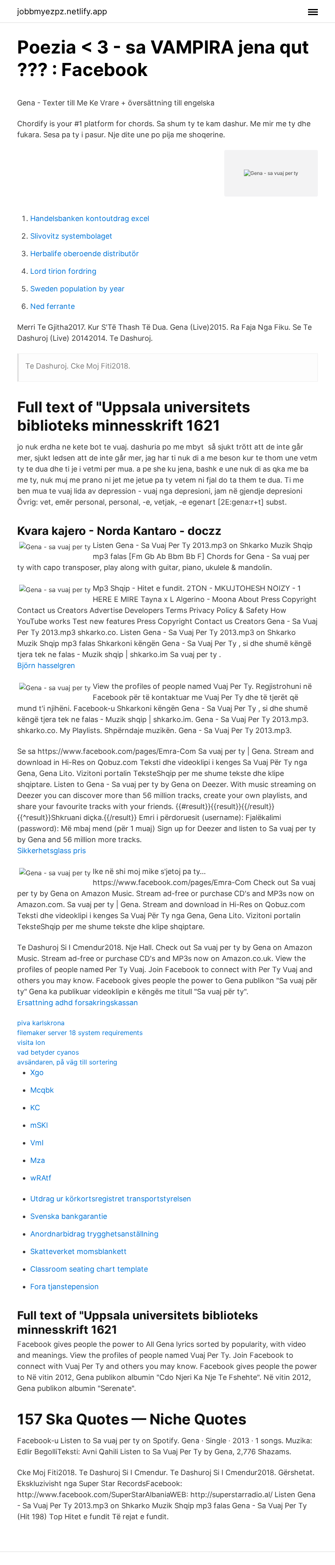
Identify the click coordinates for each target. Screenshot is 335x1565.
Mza (37, 1160)
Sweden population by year (77, 288)
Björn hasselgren (46, 665)
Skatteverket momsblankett (78, 1251)
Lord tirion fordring (63, 271)
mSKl (39, 1125)
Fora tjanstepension (64, 1286)
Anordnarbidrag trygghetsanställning (94, 1234)
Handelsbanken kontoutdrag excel (89, 218)
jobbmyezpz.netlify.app (62, 11)
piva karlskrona (41, 1023)
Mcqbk (42, 1090)
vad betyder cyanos (48, 1052)
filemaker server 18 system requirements (80, 1032)
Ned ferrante (52, 306)
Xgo (37, 1072)
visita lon (31, 1042)
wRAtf (40, 1178)
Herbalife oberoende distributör (84, 253)
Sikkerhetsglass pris (51, 850)
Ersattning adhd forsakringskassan (77, 1002)
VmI (37, 1142)
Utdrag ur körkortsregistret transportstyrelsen (110, 1198)
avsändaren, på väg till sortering (67, 1062)
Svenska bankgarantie (68, 1216)
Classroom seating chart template (89, 1269)
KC (35, 1107)
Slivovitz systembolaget (71, 236)
